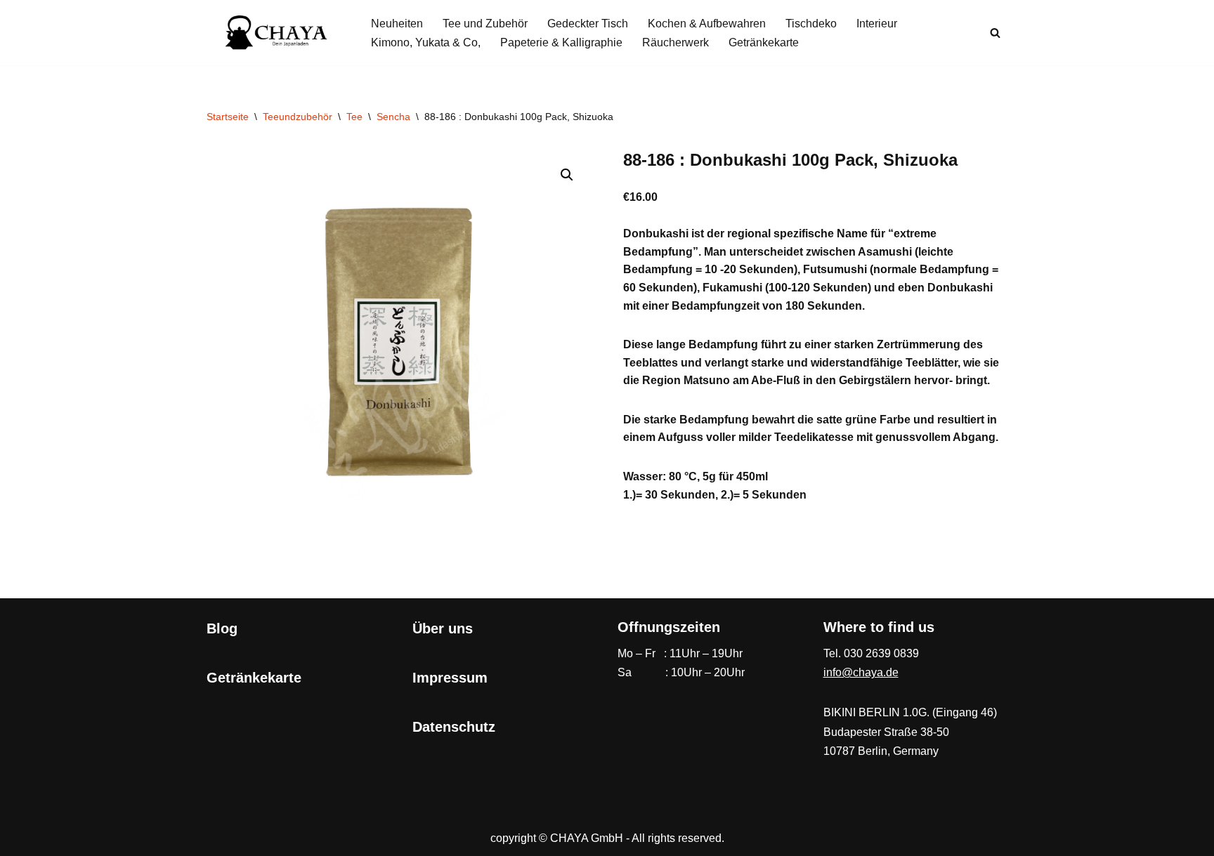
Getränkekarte (764, 42)
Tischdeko (811, 23)
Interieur (876, 23)
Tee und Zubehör (485, 23)
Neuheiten (397, 23)
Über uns (442, 628)
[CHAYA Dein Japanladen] (277, 33)
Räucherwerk (675, 42)
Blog (222, 628)
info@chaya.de (861, 672)
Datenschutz (453, 727)
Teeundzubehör (297, 116)
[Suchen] (995, 32)
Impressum (450, 677)
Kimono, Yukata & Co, (426, 42)
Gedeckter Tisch (587, 23)
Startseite (228, 116)
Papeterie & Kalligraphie (561, 42)
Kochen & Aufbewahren (707, 23)
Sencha (393, 116)
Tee (354, 116)
